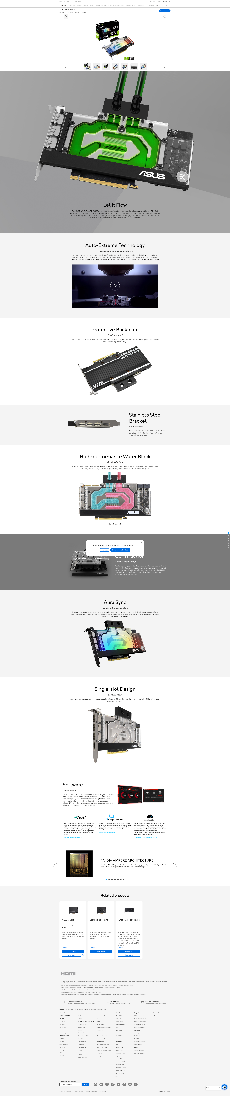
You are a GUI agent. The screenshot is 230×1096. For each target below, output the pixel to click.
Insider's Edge (119, 1059)
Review (77, 12)
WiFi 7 (98, 1018)
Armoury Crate (120, 1073)
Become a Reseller (120, 1053)
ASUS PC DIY (119, 1050)
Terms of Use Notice (91, 1091)
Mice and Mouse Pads (102, 1036)
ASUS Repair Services (140, 1018)
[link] (62, 5)
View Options (164, 11)
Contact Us (137, 1030)
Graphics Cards (82, 1033)
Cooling (80, 1030)
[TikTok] (136, 1084)
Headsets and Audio (102, 1039)
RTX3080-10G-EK (67, 9)
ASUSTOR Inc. (119, 1036)
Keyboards (99, 1033)
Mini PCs (61, 1056)
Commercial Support (139, 1027)
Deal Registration (139, 1033)
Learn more (71, 955)
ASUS (95, 1009)
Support (84, 12)
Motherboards (82, 1024)
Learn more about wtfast (72, 838)
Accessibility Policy (121, 1067)
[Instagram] (95, 1084)
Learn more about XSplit (107, 832)
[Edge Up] (130, 1084)
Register (158, 5)
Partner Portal (119, 1047)
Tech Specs (70, 12)
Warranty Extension (139, 1053)
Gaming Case (81, 1027)
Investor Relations (120, 1024)
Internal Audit (119, 1021)
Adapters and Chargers (103, 1047)
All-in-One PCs (63, 1044)
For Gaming (62, 1033)
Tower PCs (62, 1047)
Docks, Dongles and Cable (104, 1050)
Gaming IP (99, 1056)
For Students (62, 1030)
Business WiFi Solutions (103, 1016)
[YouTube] (101, 1084)
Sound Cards (81, 1039)
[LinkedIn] (118, 1084)
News (117, 1027)
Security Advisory (139, 1050)
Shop (70, 5)
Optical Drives (82, 1041)
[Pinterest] (124, 1084)
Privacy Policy (102, 1091)
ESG (154, 1016)
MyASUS (136, 1039)
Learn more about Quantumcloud (144, 838)
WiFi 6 (98, 1021)
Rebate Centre (138, 1044)
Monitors (61, 1038)
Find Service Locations (140, 1036)
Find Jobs (118, 1018)
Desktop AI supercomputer (104, 1027)
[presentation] (83, 955)
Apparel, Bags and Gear (103, 1044)
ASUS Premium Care (139, 1016)
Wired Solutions (82, 1057)
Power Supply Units (83, 1036)
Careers (118, 1039)
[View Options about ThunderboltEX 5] (82, 955)
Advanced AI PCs (120, 1070)
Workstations (81, 1016)
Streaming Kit (100, 1041)
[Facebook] (107, 1084)
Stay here (105, 550)
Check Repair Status (139, 1024)
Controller (99, 1053)
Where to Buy (119, 1033)
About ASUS (119, 1016)
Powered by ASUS (120, 1062)
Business (152, 1)
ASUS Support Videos (140, 1021)
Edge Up (118, 1056)
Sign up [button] (85, 1084)
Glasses (80, 1018)
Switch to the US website (120, 550)
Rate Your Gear (120, 1064)
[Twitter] (113, 1084)
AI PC (117, 1044)
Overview (61, 12)
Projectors (62, 1041)
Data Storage (81, 1044)
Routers (80, 1050)
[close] (141, 542)
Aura (117, 1076)
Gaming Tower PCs (64, 1050)
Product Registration (140, 1042)
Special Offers (167, 1)
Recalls (136, 1047)
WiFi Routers (100, 1024)
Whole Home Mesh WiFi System (84, 1053)
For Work (62, 1024)
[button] (159, 1)
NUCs (61, 1053)
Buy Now (73, 951)
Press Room (119, 1030)
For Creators (62, 1027)
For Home (62, 1021)
